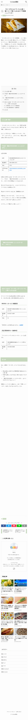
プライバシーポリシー (11, 711)
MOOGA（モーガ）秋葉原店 (12, 105)
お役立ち (5, 659)
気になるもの (6, 668)
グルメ (4, 15)
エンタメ (5, 654)
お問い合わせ (18, 711)
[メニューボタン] (2, 2)
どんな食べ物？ (8, 91)
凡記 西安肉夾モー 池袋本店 (12, 107)
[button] (3, 525)
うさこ (14, 552)
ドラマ (4, 665)
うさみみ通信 (14, 2)
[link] (14, 569)
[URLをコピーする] (24, 525)
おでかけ (5, 657)
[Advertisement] (14, 68)
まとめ (6, 109)
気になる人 (5, 671)
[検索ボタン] (26, 2)
